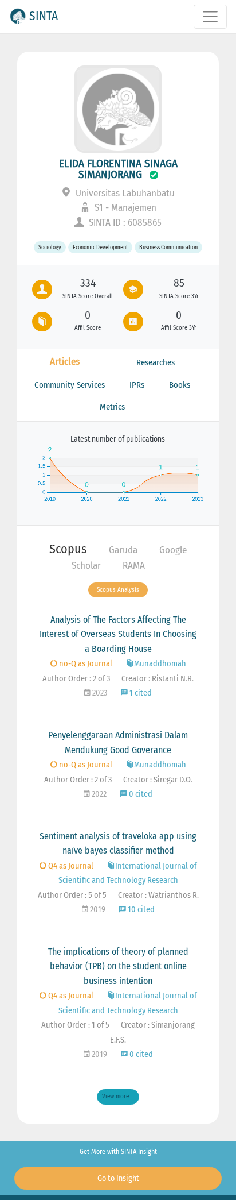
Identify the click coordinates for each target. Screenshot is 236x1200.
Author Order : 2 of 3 (76, 679)
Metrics (112, 407)
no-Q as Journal (84, 664)
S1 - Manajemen (124, 208)
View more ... (118, 1096)
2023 (99, 693)
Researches (155, 362)
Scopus (67, 549)
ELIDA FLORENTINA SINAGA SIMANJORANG (118, 169)
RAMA (134, 566)
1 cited (140, 693)
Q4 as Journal (69, 866)
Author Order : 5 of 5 (72, 895)
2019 (96, 910)
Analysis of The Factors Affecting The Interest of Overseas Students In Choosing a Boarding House (118, 634)
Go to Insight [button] (118, 1178)
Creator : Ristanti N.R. (157, 679)
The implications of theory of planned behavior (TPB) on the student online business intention (118, 966)
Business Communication (168, 247)
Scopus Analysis (118, 589)
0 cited (139, 794)
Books (179, 385)
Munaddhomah (160, 664)
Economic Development (100, 247)
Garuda (123, 550)
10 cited (140, 910)
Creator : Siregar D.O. (157, 780)
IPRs (136, 385)
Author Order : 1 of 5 (75, 1025)
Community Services (69, 385)
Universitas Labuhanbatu (124, 193)
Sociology (49, 247)
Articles (65, 362)
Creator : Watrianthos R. (158, 895)
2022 (98, 794)
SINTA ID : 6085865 (124, 223)
